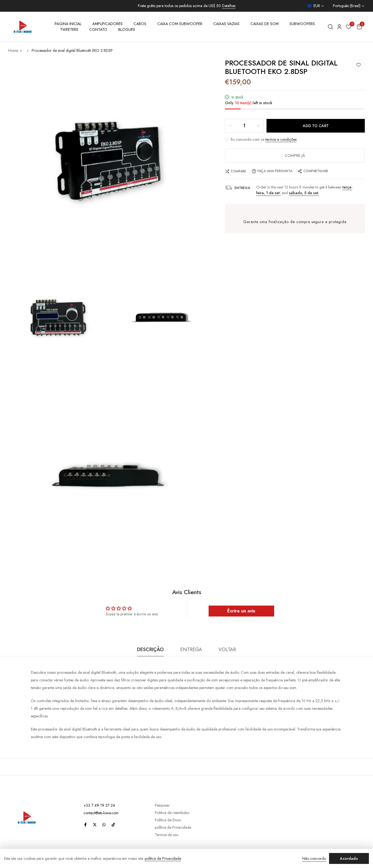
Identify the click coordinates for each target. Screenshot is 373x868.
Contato (98, 29)
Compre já (295, 155)
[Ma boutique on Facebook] (85, 824)
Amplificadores (107, 23)
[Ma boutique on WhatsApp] (104, 824)
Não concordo (314, 858)
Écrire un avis (241, 611)
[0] (348, 28)
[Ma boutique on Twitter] (95, 824)
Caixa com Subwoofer (179, 23)
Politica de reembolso (172, 812)
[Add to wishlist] (359, 65)
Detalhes (228, 5)
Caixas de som (264, 23)
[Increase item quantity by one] (258, 125)
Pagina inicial (68, 23)
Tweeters (69, 29)
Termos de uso (166, 834)
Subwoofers (302, 23)
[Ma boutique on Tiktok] (113, 824)
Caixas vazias (226, 23)
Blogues (126, 29)
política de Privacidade (173, 827)
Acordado (349, 858)
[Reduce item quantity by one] (230, 125)
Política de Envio (168, 820)
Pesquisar (162, 805)
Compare (238, 171)
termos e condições (281, 139)
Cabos (140, 23)
